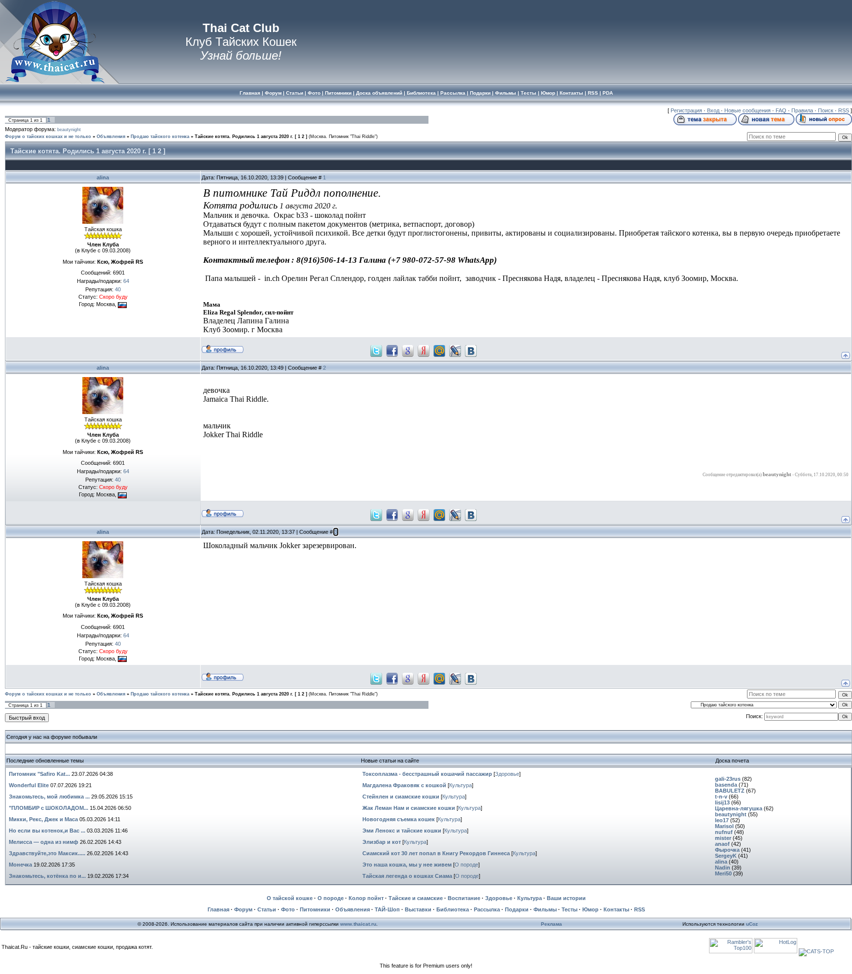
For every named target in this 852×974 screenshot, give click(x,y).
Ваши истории (566, 898)
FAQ (781, 110)
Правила (802, 110)
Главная (218, 909)
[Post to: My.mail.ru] (439, 350)
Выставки (418, 909)
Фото (288, 909)
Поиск (825, 110)
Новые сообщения (747, 110)
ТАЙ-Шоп (387, 909)
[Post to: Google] (408, 350)
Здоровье (507, 774)
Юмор (590, 909)
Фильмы (545, 909)
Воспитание (464, 898)
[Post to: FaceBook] (392, 350)
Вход (713, 110)
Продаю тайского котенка (160, 136)
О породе (466, 865)
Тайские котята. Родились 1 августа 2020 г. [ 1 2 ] (251, 136)
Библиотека (452, 909)
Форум (243, 909)
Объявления (111, 136)
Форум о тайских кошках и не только (48, 136)
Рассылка (487, 909)
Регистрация (686, 110)
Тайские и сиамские (416, 898)
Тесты (569, 909)
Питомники (315, 909)
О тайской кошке (290, 898)
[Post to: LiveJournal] (455, 350)
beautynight (69, 129)
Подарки (517, 909)
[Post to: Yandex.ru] (423, 350)
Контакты (616, 909)
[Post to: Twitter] (376, 350)
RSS (843, 110)
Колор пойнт (366, 898)
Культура (460, 785)
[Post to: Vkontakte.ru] (471, 350)
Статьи (266, 909)
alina (103, 177)
